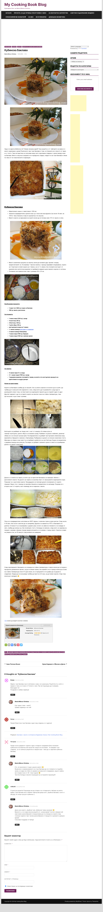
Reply (12, 694)
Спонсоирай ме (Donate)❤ (16, 17)
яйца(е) (25, 654)
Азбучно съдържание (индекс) (82, 13)
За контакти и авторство (58, 13)
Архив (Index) (8, 46)
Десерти (19, 46)
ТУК (5, 621)
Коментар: (8, 843)
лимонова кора (13, 654)
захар (49, 652)
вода (33, 652)
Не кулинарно (41, 17)
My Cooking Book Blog (25, 4)
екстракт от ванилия (26, 329)
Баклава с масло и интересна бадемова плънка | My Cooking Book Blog (39, 735)
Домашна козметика (57, 17)
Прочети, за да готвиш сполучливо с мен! (30, 13)
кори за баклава (56, 652)
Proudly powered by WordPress (73, 901)
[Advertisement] (51, 31)
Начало (9, 13)
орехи (20, 654)
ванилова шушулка (25, 652)
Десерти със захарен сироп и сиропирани (32, 46)
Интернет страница (11, 879)
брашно (17, 652)
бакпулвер (11, 652)
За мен (30, 17)
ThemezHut (95, 901)
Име (6, 864)
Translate (84, 48)
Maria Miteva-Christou (10, 54)
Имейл (7, 872)
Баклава (14, 46)
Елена (12, 680)
